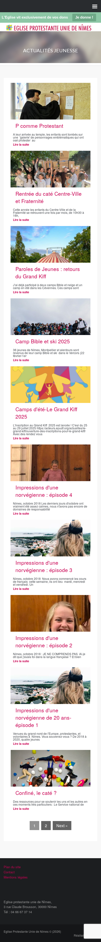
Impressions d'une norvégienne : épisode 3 (43, 566)
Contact (9, 872)
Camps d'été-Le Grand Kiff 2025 (46, 412)
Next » (62, 825)
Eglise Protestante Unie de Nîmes (46, 31)
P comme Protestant (39, 125)
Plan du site (12, 867)
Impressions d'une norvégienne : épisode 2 (43, 641)
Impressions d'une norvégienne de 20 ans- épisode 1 (43, 717)
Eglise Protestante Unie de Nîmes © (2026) (32, 931)
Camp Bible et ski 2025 (42, 341)
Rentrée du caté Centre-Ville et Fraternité (48, 197)
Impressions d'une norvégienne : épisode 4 (43, 491)
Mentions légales (16, 877)
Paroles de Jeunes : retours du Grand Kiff (47, 272)
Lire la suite (21, 144)
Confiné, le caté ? (36, 792)
